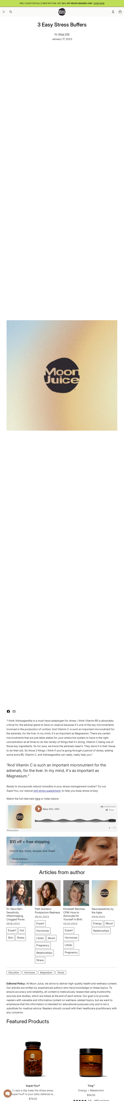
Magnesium (46, 972)
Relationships (44, 952)
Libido (40, 938)
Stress (20, 937)
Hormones (42, 930)
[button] (8, 1093)
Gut (22, 930)
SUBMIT (76, 859)
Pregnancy (42, 945)
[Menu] (3, 11)
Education (14, 972)
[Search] (10, 11)
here (37, 798)
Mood (51, 938)
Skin (10, 937)
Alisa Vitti (63, 34)
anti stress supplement (46, 790)
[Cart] (120, 11)
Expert (12, 930)
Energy (97, 923)
